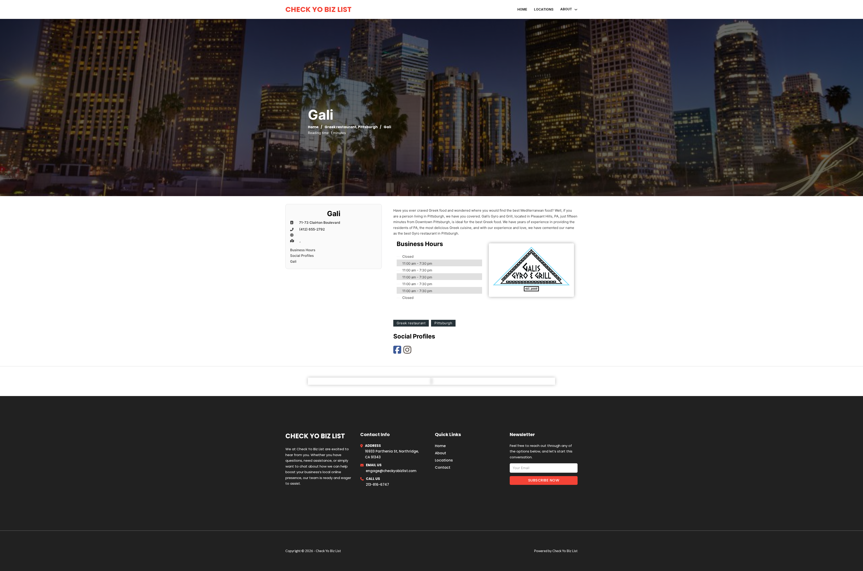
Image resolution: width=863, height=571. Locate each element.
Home (522, 9)
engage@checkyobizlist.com (391, 470)
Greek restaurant (340, 127)
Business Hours (302, 250)
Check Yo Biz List (318, 9)
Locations (544, 9)
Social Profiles (302, 255)
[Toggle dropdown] (576, 9)
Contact (442, 467)
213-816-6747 (377, 484)
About (566, 9)
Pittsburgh (368, 127)
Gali (293, 261)
